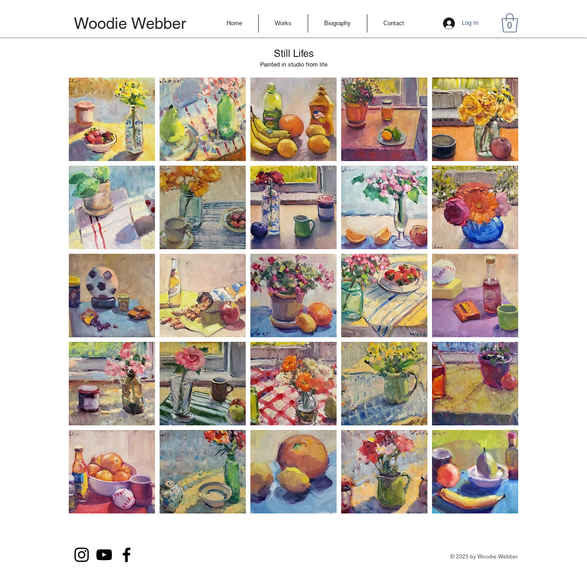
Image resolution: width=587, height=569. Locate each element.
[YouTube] (104, 554)
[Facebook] (126, 554)
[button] (283, 23)
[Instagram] (81, 554)
